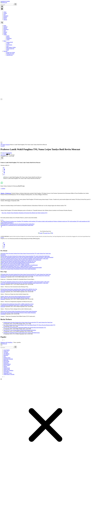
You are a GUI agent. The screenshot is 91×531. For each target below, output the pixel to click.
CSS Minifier (6, 353)
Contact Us (5, 351)
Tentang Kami (6, 368)
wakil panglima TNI (74, 221)
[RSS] (4, 340)
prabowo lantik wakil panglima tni (45, 221)
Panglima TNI (20, 221)
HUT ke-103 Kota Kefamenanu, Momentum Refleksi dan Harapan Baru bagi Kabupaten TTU (24, 327)
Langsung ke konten (5, 1)
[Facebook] (3, 167)
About (4, 12)
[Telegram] (3, 171)
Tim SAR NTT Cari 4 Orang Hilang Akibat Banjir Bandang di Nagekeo (19, 330)
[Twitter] (4, 169)
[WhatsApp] (3, 174)
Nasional (3, 145)
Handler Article (6, 357)
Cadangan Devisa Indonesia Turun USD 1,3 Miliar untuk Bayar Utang (16, 266)
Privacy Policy (6, 365)
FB (52, 233)
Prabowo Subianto (58, 221)
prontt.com (64, 221)
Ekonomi (39, 259)
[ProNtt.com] (4, 2)
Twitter (40, 233)
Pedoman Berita (7, 364)
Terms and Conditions (8, 370)
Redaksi (5, 17)
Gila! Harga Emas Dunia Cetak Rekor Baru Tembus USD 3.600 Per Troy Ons (18, 261)
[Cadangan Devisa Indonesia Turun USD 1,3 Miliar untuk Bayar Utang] (17, 265)
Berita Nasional (6, 221)
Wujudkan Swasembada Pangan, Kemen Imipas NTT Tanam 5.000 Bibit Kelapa (21, 332)
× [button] (1, 345)
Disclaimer (5, 15)
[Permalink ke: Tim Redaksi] (6, 152)
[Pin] (4, 173)
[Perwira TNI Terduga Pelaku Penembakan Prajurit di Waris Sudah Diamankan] (19, 267)
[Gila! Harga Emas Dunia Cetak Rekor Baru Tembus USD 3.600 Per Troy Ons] (19, 259)
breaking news (13, 221)
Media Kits (5, 360)
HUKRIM (39, 267)
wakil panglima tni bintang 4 (7, 222)
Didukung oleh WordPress (6, 342)
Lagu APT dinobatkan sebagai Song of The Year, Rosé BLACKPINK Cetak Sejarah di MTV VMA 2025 (24, 258)
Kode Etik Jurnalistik (8, 359)
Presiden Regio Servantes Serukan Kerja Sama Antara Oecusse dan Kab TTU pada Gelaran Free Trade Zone (25, 256)
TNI (68, 221)
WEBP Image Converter (8, 374)
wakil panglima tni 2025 (84, 221)
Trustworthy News (7, 373)
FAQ (4, 14)
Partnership (5, 362)
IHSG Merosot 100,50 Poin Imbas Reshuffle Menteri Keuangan (15, 263)
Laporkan (2, 237)
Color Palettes (6, 350)
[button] (15, 4)
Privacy (5, 18)
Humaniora (3, 254)
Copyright (5, 352)
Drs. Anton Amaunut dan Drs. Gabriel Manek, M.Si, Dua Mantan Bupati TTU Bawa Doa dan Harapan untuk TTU (29, 325)
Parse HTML (6, 361)
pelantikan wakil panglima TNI (31, 221)
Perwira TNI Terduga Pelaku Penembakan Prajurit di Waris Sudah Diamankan (18, 268)
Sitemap (5, 19)
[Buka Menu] (2, 9)
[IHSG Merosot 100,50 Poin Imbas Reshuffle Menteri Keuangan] (15, 262)
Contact (5, 13)
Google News (47, 233)
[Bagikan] (2, 158)
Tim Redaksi (3, 154)
